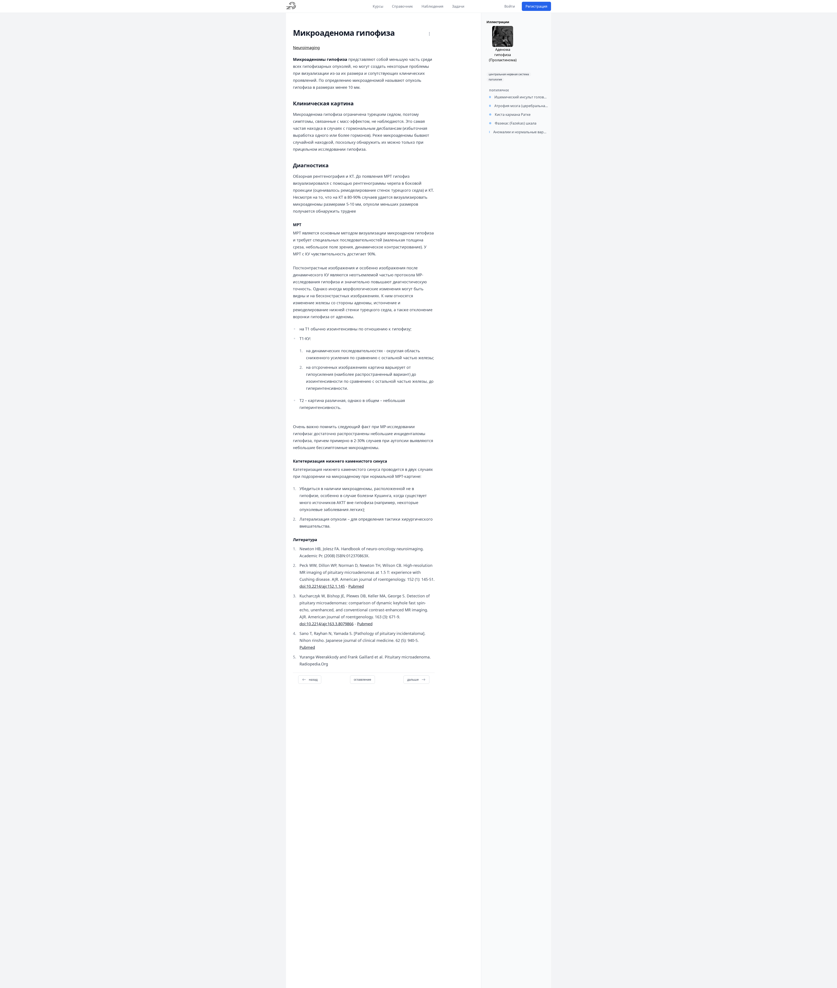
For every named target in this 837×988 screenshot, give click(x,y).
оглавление (362, 679)
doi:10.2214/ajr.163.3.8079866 (326, 623)
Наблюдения (432, 6)
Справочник (402, 6)
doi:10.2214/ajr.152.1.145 (322, 586)
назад (313, 679)
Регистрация (536, 6)
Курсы (378, 6)
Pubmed (356, 586)
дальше (413, 679)
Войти (509, 6)
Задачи (458, 6)
